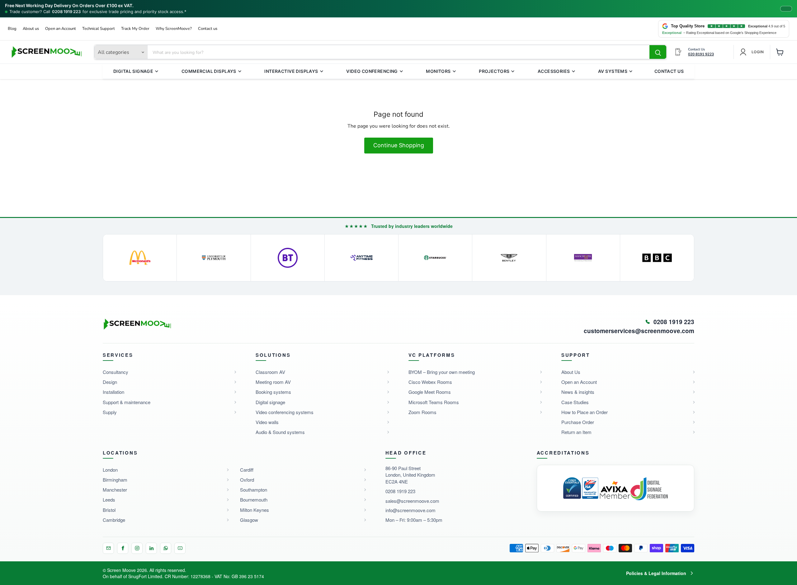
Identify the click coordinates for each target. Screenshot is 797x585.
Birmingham (115, 479)
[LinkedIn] (151, 548)
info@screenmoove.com (410, 510)
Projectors (494, 71)
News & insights (577, 392)
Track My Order (135, 28)
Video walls (267, 422)
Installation (113, 392)
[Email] (108, 548)
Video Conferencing (372, 71)
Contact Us (669, 71)
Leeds (109, 499)
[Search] (657, 52)
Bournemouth (253, 499)
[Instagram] (137, 548)
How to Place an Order (584, 412)
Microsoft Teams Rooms (433, 402)
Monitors (438, 71)
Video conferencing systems (285, 412)
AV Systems (612, 71)
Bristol (109, 510)
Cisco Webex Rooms (430, 382)
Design (110, 382)
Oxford (247, 479)
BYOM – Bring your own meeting (441, 372)
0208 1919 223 (66, 11)
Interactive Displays (291, 71)
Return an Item (576, 432)
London (110, 469)
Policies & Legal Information (656, 573)
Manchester (115, 489)
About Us (570, 372)
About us (31, 28)
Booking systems (273, 392)
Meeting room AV (273, 382)
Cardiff (246, 469)
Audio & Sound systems (280, 432)
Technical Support (98, 28)
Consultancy (115, 372)
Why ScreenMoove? (174, 28)
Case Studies (575, 402)
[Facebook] (122, 548)
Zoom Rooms (422, 412)
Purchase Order (577, 422)
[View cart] (779, 52)
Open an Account (60, 28)
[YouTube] (180, 548)
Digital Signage (133, 71)
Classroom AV (270, 372)
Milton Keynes (254, 510)
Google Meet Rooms (429, 392)
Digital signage (270, 402)
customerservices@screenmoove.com (639, 331)
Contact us (207, 28)
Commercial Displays (209, 71)
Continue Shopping (398, 145)
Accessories (554, 71)
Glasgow (249, 520)
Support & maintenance (126, 402)
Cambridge (114, 520)
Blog (12, 28)
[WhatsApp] (165, 548)
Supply (110, 412)
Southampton (253, 489)
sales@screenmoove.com (412, 501)
